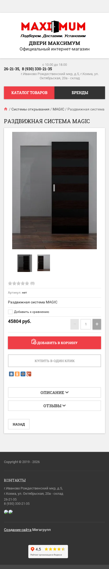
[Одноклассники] (17, 374)
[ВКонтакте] (11, 374)
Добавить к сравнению (31, 312)
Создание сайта (17, 530)
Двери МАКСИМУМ (54, 43)
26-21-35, (12, 68)
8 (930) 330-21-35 (37, 68)
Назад (19, 424)
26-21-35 (10, 499)
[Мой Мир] (23, 374)
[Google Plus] (28, 374)
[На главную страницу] (53, 29)
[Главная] (6, 109)
